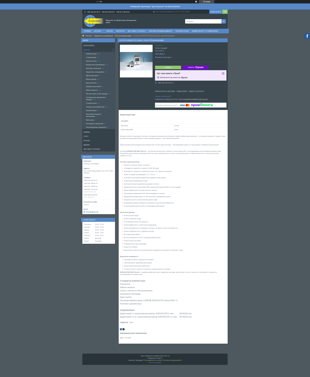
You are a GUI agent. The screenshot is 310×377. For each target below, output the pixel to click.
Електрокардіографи (123, 36)
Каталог (97, 31)
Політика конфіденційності (161, 31)
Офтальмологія (92, 75)
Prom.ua (166, 356)
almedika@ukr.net (92, 212)
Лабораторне (91, 54)
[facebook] (121, 330)
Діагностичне (91, 61)
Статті (86, 136)
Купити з (191, 67)
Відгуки (87, 145)
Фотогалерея (89, 46)
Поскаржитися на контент (153, 360)
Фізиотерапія (91, 79)
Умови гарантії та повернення (205, 31)
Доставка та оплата (137, 31)
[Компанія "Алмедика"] (94, 21)
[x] (123, 330)
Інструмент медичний (94, 123)
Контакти (120, 31)
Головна (87, 31)
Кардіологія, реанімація (103, 36)
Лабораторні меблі (93, 86)
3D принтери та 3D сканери (97, 94)
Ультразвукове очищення (96, 127)
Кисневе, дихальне (93, 68)
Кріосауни (90, 120)
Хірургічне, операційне (95, 72)
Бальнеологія (91, 83)
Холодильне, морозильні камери (96, 98)
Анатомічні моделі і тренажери (93, 115)
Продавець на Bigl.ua (155, 358)
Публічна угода (182, 31)
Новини (87, 132)
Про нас (109, 31)
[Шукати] (223, 21)
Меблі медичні (91, 90)
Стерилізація (91, 57)
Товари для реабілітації (95, 107)
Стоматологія (91, 103)
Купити (168, 67)
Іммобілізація (91, 110)
